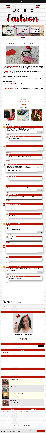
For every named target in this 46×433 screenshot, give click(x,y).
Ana (7, 185)
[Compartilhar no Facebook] (17, 101)
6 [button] (25, 37)
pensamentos (24, 104)
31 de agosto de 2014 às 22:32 (17, 204)
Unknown (8, 223)
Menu (23, 1)
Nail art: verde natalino (14, 379)
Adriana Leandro (12, 136)
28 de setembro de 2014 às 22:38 (21, 276)
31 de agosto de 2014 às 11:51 (13, 164)
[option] (9, 30)
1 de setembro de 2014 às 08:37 (16, 266)
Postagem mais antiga (40, 306)
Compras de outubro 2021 (15, 386)
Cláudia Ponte (9, 146)
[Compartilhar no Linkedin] (25, 101)
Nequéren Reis (9, 126)
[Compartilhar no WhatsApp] (28, 101)
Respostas (9, 134)
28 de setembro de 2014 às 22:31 (21, 236)
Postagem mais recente (6, 306)
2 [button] (21, 37)
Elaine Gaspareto (24, 426)
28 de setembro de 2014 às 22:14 (21, 176)
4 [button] (23, 37)
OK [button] (40, 430)
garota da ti (8, 266)
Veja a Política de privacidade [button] (14, 431)
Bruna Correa (9, 204)
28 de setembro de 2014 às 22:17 (21, 194)
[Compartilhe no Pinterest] (23, 101)
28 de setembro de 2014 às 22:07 (21, 136)
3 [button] (22, 37)
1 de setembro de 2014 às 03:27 (15, 223)
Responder (40, 132)
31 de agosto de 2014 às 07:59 (17, 126)
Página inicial (23, 306)
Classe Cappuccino (10, 246)
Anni (7, 164)
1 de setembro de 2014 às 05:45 (19, 246)
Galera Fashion (16, 425)
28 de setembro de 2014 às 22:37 (21, 257)
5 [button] (24, 37)
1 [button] (20, 37)
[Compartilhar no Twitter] (20, 101)
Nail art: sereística (13, 400)
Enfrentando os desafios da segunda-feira (9, 30)
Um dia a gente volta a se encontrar (16, 393)
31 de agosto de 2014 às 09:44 (17, 146)
